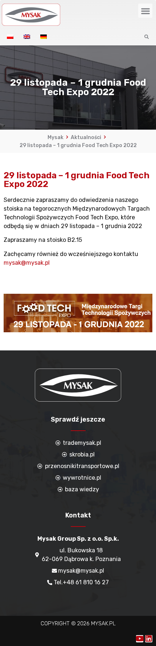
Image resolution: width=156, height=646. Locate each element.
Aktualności (86, 137)
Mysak (55, 137)
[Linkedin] (148, 638)
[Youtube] (139, 638)
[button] (145, 11)
